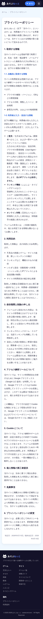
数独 (4, 580)
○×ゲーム (6, 584)
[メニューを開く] (38, 3)
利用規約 (6, 604)
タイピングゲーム (9, 591)
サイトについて (25, 577)
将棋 (4, 577)
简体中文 (22, 584)
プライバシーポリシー (11, 601)
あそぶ (30, 3)
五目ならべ (7, 570)
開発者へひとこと (18, 345)
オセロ (5, 573)
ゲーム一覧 (23, 570)
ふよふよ (6, 587)
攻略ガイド (23, 573)
